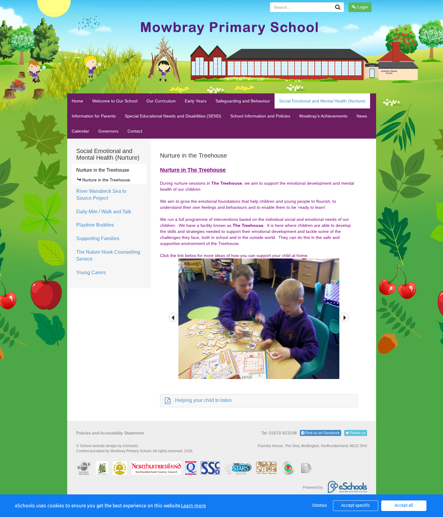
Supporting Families (97, 238)
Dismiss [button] (320, 505)
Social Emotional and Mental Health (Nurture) (322, 101)
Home (77, 101)
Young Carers (91, 272)
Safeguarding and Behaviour (242, 101)
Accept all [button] (403, 505)
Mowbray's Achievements (323, 116)
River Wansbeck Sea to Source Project (101, 195)
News (362, 116)
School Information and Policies (260, 116)
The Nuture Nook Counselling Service (108, 255)
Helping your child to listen (203, 400)
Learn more (193, 505)
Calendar (80, 131)
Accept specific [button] (355, 505)
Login (362, 7)
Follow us (357, 433)
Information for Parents (94, 116)
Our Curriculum (161, 101)
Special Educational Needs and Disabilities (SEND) (173, 116)
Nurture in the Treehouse (102, 170)
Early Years (195, 101)
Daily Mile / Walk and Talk (103, 211)
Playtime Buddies (95, 224)
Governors (108, 131)
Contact (134, 131)
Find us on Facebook (322, 433)
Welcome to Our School (114, 101)
